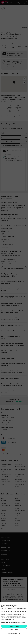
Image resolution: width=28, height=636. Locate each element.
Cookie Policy (4, 622)
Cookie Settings (14, 629)
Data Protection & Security (15, 622)
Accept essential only (14, 633)
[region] (14, 619)
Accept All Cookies (14, 626)
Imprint (23, 622)
